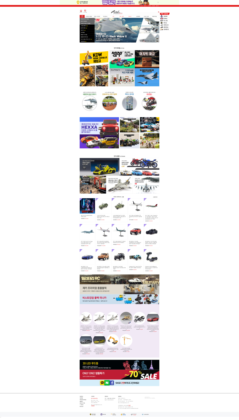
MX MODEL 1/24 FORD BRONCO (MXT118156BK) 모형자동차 (119, 267)
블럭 (113, 16)
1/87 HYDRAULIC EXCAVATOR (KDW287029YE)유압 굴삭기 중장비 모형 (112, 349)
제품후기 (81, 401)
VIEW (129, 405)
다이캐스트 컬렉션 (89, 16)
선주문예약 (138, 16)
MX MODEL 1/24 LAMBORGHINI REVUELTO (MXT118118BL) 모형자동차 (86, 267)
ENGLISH (81, 406)
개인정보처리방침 (83, 399)
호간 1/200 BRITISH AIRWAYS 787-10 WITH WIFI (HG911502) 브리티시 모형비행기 (103, 242)
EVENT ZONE (146, 16)
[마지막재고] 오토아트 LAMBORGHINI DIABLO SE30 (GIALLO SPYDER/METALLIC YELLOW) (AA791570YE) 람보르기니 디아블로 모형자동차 (99, 350)
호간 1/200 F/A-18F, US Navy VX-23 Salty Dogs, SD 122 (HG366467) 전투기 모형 (86, 242)
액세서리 (129, 16)
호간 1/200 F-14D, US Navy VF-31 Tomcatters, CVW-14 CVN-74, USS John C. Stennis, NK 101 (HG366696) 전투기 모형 (151, 217)
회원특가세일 (154, 16)
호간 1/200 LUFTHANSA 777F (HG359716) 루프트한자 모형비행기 (135, 216)
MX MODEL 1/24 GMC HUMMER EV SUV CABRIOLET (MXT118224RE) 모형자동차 (135, 242)
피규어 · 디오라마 (97, 16)
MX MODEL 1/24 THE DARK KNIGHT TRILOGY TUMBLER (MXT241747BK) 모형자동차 (151, 242)
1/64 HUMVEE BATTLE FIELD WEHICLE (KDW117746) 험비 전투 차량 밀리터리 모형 (119, 216)
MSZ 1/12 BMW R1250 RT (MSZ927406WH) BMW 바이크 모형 (139, 327)
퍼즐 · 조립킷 (122, 16)
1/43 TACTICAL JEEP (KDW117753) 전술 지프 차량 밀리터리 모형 (103, 216)
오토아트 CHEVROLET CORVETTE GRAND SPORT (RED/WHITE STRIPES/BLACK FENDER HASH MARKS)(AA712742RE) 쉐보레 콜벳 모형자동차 (153, 328)
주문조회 (153, 5)
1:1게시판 (81, 404)
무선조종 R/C (105, 16)
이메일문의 (93, 405)
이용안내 (81, 396)
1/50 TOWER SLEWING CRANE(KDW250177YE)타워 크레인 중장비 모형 (126, 349)
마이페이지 (149, 5)
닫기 (158, 2)
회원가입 (145, 5)
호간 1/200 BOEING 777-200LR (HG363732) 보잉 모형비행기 (119, 242)
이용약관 (81, 398)
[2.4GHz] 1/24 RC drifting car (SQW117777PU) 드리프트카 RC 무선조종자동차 (151, 267)
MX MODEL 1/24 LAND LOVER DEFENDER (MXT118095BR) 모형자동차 (103, 267)
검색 (158, 12)
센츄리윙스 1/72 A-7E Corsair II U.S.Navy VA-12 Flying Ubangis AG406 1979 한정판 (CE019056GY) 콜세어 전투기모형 (86, 327)
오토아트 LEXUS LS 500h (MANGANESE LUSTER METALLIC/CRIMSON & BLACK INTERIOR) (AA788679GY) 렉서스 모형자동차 (86, 350)
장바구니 (157, 5)
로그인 (142, 5)
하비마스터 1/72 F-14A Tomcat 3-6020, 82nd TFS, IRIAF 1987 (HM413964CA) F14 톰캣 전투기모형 (126, 327)
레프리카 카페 (82, 403)
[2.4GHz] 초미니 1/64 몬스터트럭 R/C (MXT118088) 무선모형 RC (135, 267)
